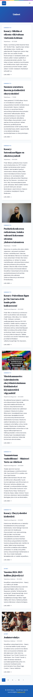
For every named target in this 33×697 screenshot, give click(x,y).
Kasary (8, 41)
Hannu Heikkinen (11, 579)
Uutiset (6, 568)
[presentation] (16, 213)
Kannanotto (7, 27)
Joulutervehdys (11, 637)
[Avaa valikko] (29, 3)
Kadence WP (21, 692)
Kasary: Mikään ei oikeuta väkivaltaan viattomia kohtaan (14, 34)
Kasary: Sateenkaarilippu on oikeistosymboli (14, 152)
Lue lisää (8, 74)
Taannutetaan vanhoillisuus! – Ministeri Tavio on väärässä (16, 458)
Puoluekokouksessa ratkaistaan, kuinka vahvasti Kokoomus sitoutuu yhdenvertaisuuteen (14, 235)
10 (19, 680)
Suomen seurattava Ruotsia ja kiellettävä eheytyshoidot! (14, 90)
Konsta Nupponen (11, 309)
